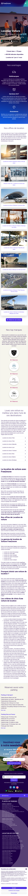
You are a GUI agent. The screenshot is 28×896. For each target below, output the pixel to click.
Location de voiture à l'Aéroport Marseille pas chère (10, 842)
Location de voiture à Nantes (9, 457)
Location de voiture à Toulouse (9, 450)
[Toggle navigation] (25, 3)
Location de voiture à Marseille (9, 444)
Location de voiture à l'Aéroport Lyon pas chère (14, 205)
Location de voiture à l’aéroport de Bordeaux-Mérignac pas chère (13, 846)
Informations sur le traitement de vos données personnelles (14, 783)
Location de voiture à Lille (6, 861)
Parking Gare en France (8, 714)
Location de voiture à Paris (8, 438)
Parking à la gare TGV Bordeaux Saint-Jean (11, 724)
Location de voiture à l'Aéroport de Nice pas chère (14, 269)
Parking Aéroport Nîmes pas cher (8, 701)
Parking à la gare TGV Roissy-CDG (8, 717)
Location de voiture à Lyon (8, 447)
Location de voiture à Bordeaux (9, 460)
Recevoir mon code (14, 763)
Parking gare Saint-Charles (7, 726)
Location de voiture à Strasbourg (7, 863)
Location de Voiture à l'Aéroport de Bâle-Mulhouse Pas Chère (12, 847)
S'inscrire (14, 780)
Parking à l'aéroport (7, 695)
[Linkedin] (14, 787)
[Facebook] (10, 787)
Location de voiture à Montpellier (7, 862)
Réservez (15, 360)
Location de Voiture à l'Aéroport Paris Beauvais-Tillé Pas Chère (12, 844)
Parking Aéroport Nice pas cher (7, 812)
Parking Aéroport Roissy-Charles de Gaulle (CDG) (12, 704)
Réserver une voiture (15, 320)
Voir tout (3, 710)
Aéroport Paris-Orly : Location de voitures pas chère (10, 838)
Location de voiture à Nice (8, 453)
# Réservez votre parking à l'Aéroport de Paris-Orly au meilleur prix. (13, 811)
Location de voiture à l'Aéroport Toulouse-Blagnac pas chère (12, 848)
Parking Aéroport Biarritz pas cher (8, 697)
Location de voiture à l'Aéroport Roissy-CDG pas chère (11, 837)
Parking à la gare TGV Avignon (8, 720)
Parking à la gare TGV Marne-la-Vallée (9, 722)
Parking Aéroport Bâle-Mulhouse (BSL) (8, 816)
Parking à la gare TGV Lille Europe (8, 829)
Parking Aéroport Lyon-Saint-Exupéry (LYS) (9, 814)
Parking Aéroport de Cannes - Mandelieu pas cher (12, 699)
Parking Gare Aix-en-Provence (8, 718)
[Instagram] (17, 787)
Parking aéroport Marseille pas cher (8, 815)
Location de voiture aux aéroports (10, 835)
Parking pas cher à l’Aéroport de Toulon (10, 703)
